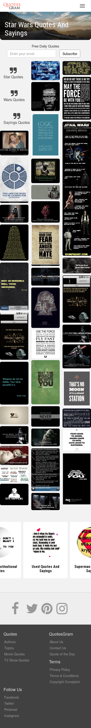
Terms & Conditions (64, 675)
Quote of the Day (62, 654)
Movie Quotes (14, 654)
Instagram (11, 715)
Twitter (9, 703)
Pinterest (10, 709)
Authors (10, 641)
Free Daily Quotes (45, 45)
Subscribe (70, 53)
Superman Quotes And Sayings (45, 568)
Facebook (11, 697)
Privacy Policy (60, 669)
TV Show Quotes (16, 660)
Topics (9, 647)
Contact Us (58, 647)
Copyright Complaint (65, 681)
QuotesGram (12, 6)
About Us (56, 641)
